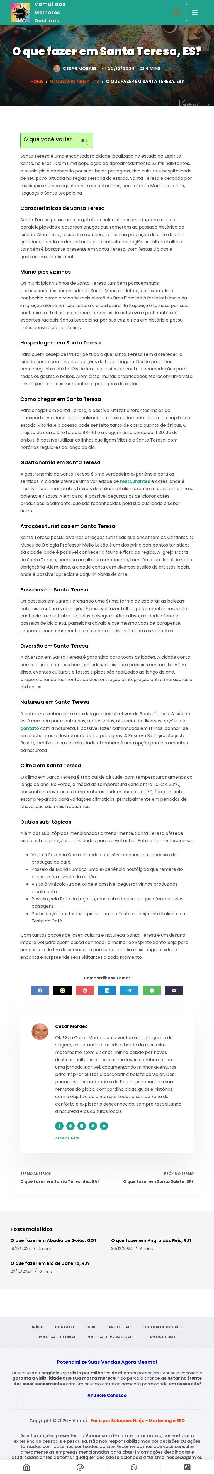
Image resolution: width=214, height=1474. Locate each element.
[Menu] (194, 12)
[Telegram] (129, 990)
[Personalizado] (134, 1467)
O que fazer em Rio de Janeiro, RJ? (50, 1263)
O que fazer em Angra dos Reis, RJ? (151, 1240)
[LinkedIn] (107, 990)
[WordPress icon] (93, 1126)
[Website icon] (70, 1126)
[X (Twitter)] (63, 990)
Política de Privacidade (111, 1337)
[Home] (26, 1467)
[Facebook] (40, 990)
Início (38, 1327)
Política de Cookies (162, 1327)
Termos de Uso (160, 1337)
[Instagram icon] (81, 1126)
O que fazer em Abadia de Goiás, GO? (54, 1240)
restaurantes (135, 481)
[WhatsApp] (152, 990)
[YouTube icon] (104, 1126)
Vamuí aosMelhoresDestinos (50, 12)
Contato (64, 1327)
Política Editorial (57, 1337)
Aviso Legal (119, 1327)
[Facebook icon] (59, 1126)
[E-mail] (174, 990)
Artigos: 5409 (67, 1138)
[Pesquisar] (177, 12)
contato (29, 728)
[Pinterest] (85, 990)
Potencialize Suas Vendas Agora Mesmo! (107, 1362)
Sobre (91, 1327)
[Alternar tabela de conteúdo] (80, 140)
